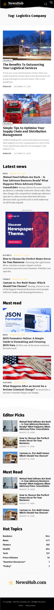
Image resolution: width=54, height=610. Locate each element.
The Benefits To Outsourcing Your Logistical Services (23, 66)
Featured (7, 382)
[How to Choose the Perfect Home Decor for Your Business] (10, 442)
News (5, 173)
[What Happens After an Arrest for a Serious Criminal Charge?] (27, 368)
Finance (6, 279)
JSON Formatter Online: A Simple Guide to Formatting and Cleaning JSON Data (24, 342)
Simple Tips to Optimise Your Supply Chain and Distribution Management (24, 131)
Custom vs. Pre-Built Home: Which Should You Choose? (34, 454)
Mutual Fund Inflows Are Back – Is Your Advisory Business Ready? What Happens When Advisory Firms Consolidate (35, 425)
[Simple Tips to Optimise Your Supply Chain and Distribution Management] (27, 109)
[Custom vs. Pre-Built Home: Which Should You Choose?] (10, 457)
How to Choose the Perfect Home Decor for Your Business (34, 441)
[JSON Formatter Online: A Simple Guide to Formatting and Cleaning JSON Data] (27, 320)
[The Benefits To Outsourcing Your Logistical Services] (27, 45)
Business (8, 60)
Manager (7, 87)
